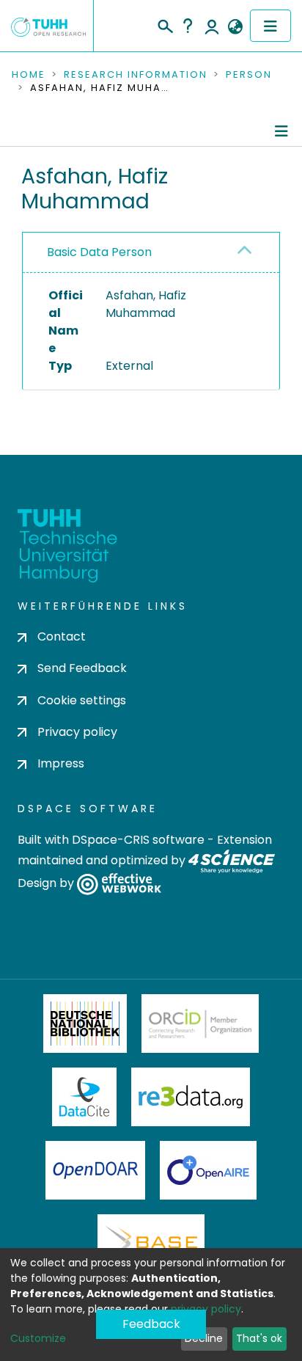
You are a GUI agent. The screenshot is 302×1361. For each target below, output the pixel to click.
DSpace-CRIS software (138, 839)
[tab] (151, 253)
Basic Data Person (99, 252)
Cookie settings (81, 700)
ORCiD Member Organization (200, 1023)
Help (187, 25)
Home (28, 74)
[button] (235, 27)
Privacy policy (77, 731)
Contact (61, 636)
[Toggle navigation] (270, 26)
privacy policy (206, 1309)
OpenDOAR (95, 1170)
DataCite (84, 1097)
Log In (212, 25)
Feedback (151, 1324)
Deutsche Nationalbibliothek (85, 1023)
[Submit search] (164, 24)
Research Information (135, 74)
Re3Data (191, 1097)
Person (249, 74)
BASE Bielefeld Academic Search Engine (151, 1244)
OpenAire (208, 1170)
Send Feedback (82, 668)
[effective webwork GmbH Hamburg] (119, 883)
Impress (60, 763)
